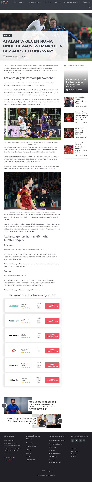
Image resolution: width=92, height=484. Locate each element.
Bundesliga (29, 443)
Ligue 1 (28, 453)
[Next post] (60, 421)
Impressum (74, 454)
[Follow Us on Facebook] (72, 440)
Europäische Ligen (33, 2)
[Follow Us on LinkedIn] (84, 440)
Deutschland (18, 2)
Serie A (7, 35)
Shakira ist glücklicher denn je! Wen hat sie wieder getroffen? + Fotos (21, 421)
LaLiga (28, 456)
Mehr (56, 2)
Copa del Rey (53, 456)
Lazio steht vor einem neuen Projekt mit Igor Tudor (81, 100)
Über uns (74, 449)
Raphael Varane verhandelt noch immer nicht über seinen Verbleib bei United (81, 115)
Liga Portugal (30, 460)
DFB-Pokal (52, 447)
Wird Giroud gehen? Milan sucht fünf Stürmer (80, 131)
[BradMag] (4, 2)
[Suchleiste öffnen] (89, 7)
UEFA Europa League (55, 444)
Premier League (31, 446)
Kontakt (73, 456)
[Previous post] (4, 405)
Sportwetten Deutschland (71, 2)
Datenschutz (75, 451)
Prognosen (86, 2)
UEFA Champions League (57, 440)
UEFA (47, 2)
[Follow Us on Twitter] (76, 440)
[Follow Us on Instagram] (80, 440)
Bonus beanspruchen (52, 305)
